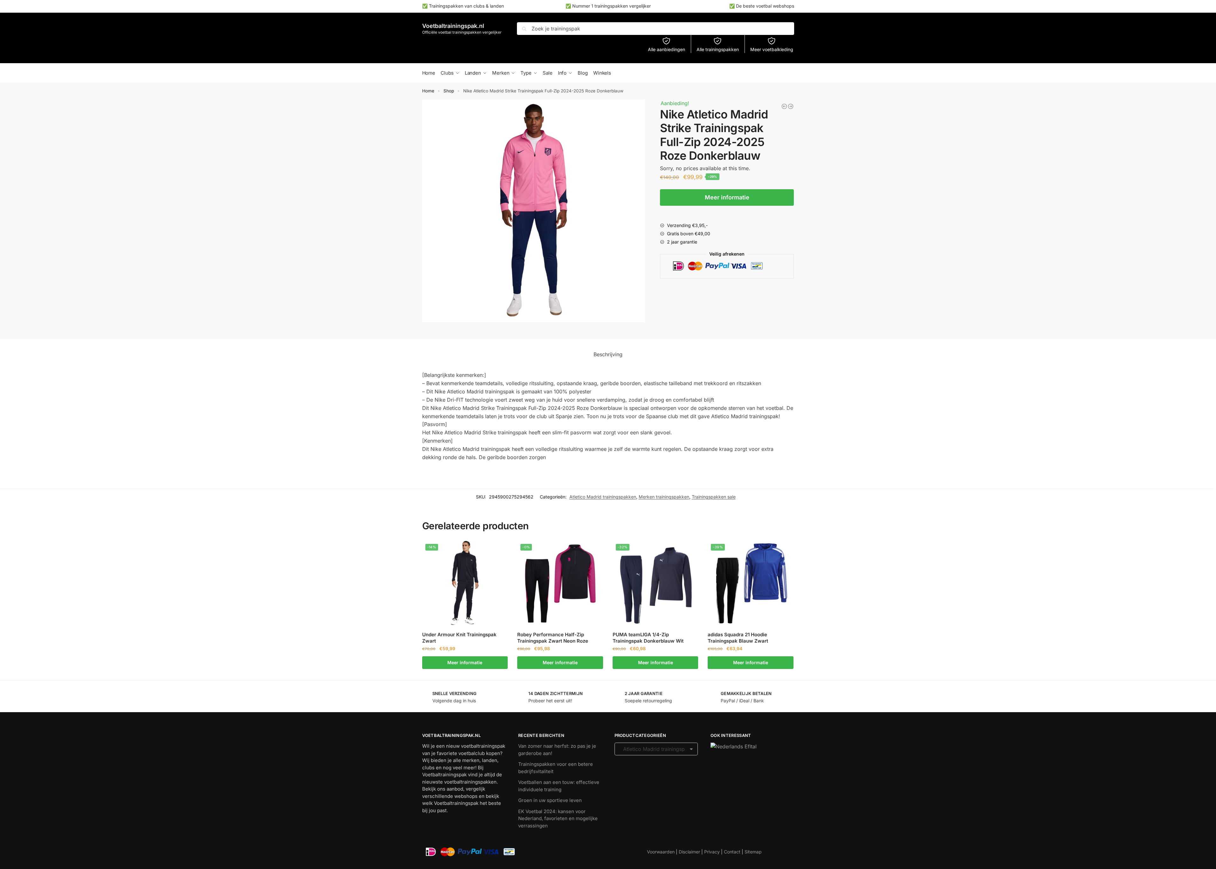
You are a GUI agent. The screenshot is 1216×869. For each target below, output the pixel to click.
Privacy (712, 851)
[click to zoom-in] (533, 210)
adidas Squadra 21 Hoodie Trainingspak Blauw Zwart (738, 638)
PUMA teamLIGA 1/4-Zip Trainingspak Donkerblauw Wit (648, 638)
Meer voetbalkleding (771, 49)
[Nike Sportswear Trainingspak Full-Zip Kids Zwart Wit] (790, 106)
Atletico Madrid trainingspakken (602, 496)
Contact (732, 851)
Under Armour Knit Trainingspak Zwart (459, 638)
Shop (448, 90)
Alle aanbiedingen (666, 49)
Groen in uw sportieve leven (550, 800)
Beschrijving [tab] (608, 354)
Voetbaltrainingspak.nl (453, 26)
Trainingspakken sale (714, 496)
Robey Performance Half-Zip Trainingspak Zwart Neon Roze (552, 638)
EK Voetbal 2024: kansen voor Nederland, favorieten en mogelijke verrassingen (558, 818)
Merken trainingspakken (664, 496)
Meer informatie (727, 197)
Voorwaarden (661, 851)
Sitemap (753, 851)
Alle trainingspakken (718, 49)
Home (428, 90)
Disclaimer (689, 851)
